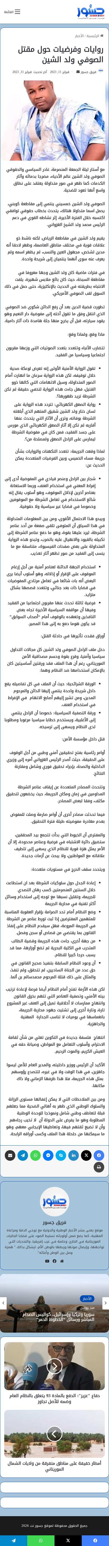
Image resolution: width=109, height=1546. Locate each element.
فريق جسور (88, 72)
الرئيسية (93, 36)
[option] (54, 1303)
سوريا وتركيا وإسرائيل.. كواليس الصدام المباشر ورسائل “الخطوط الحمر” (58, 1317)
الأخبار (79, 36)
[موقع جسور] (90, 12)
